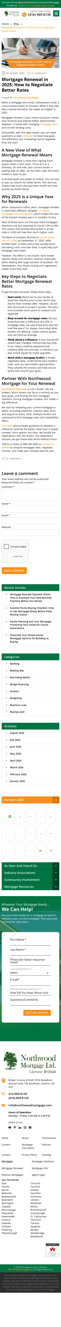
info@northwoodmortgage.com (30, 1105)
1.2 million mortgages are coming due (26, 212)
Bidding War (17, 670)
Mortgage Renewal (12, 1168)
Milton (34, 1206)
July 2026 (15, 739)
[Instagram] (25, 1128)
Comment (8, 487)
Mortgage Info (40, 1168)
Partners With (14, 800)
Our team (7, 425)
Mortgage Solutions (43, 1161)
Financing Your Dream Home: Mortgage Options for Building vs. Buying (29, 638)
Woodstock (36, 1236)
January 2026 (17, 781)
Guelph (34, 1190)
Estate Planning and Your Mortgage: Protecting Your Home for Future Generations (31, 625)
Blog (16, 23)
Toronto (34, 1223)
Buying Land (17, 711)
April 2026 (16, 760)
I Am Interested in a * (21, 969)
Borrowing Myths (20, 677)
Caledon (6, 1206)
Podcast (46, 1144)
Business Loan (18, 705)
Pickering (7, 1229)
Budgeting (16, 698)
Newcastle (7, 1213)
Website (6, 527)
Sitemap (46, 1154)
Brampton (7, 1199)
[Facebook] (30, 1128)
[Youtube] (9, 1128)
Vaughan (35, 1226)
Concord (35, 1183)
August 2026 (17, 732)
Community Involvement (22, 880)
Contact (6, 1154)
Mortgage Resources (19, 887)
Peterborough (9, 1233)
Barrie (5, 1190)
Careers (6, 1144)
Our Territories (10, 1179)
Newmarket (8, 1216)
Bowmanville (9, 1196)
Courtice (35, 1186)
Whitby (34, 1229)
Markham (35, 1203)
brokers (14, 691)
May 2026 (15, 753)
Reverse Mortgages (12, 1174)
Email (6, 515)
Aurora (5, 1186)
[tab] (30, 799)
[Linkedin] (20, 1128)
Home (5, 23)
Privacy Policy (29, 1154)
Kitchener (36, 1196)
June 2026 (15, 746)
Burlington (8, 1203)
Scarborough (37, 1213)
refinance (28, 136)
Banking (14, 663)
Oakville (6, 1223)
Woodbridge (37, 1233)
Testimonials (49, 1138)
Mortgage (7, 1161)
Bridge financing (19, 684)
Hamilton (35, 1193)
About (25, 1138)
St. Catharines (38, 1216)
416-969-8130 (17, 1094)
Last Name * (18, 949)
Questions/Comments (24, 999)
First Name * (18, 939)
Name (6, 504)
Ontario (6, 1219)
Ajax (4, 1183)
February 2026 (18, 774)
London (34, 1199)
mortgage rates (49, 124)
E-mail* (14, 979)
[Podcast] (15, 1128)
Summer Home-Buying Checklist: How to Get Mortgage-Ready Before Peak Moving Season (32, 611)
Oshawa (6, 1226)
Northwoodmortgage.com (20, 1269)
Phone (27, 961)
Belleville (7, 1193)
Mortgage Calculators (28, 1146)
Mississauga (9, 1209)
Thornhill (35, 1219)
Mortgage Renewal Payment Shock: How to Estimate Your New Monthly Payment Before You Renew (31, 598)
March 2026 (16, 767)
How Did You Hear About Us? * (25, 989)
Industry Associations (19, 873)
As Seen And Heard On (20, 866)
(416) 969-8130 (18, 1098)
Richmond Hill (38, 1209)
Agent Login (38, 1174)
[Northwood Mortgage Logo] (12, 13)
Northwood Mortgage (26, 97)
